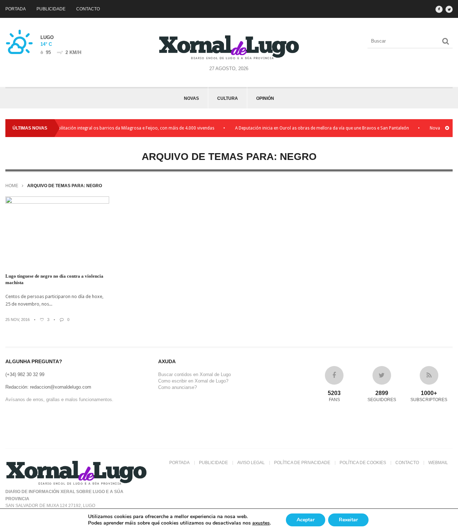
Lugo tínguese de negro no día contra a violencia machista (54, 279)
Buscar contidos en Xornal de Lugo (194, 374)
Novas (191, 98)
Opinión (265, 98)
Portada (15, 8)
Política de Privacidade (302, 462)
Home (11, 185)
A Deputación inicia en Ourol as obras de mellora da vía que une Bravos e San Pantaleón (316, 128)
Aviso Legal (251, 462)
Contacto (88, 8)
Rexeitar (348, 519)
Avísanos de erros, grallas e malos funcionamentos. (59, 399)
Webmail (438, 462)
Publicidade (50, 8)
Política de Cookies (363, 462)
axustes (261, 523)
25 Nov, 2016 (17, 319)
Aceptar (306, 519)
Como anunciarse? (177, 387)
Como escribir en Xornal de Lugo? (193, 381)
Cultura (227, 98)
